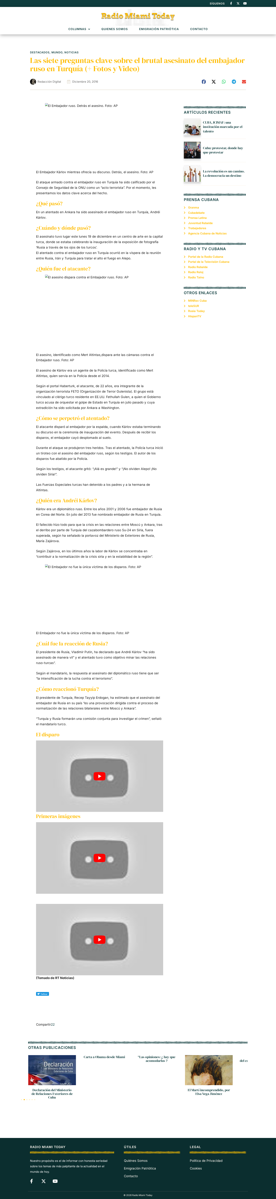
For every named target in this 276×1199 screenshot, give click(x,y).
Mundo (57, 52)
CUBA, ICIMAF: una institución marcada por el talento (222, 127)
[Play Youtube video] (99, 776)
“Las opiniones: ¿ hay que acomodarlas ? (104, 1059)
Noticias (71, 52)
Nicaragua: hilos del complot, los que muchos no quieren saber (209, 1061)
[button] (204, 82)
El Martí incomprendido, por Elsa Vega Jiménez (156, 1092)
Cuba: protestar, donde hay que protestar (223, 150)
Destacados (40, 52)
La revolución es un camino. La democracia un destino (224, 173)
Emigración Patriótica (159, 29)
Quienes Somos (114, 29)
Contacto (199, 29)
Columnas (77, 29)
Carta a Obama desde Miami (52, 1057)
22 (53, 1024)
